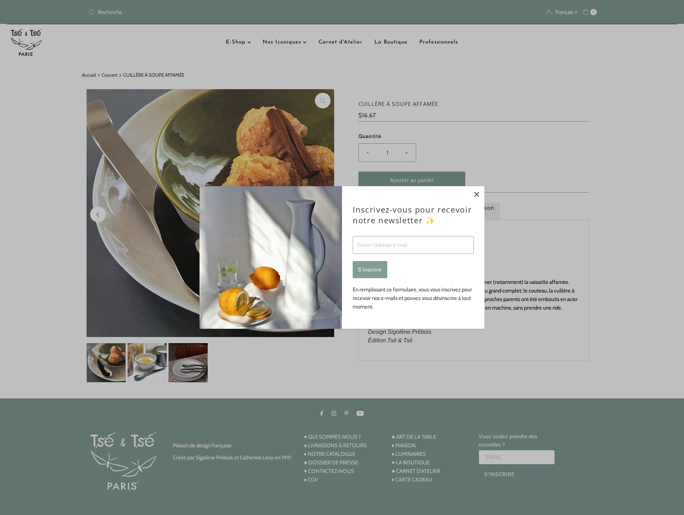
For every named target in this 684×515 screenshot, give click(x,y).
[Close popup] (476, 194)
